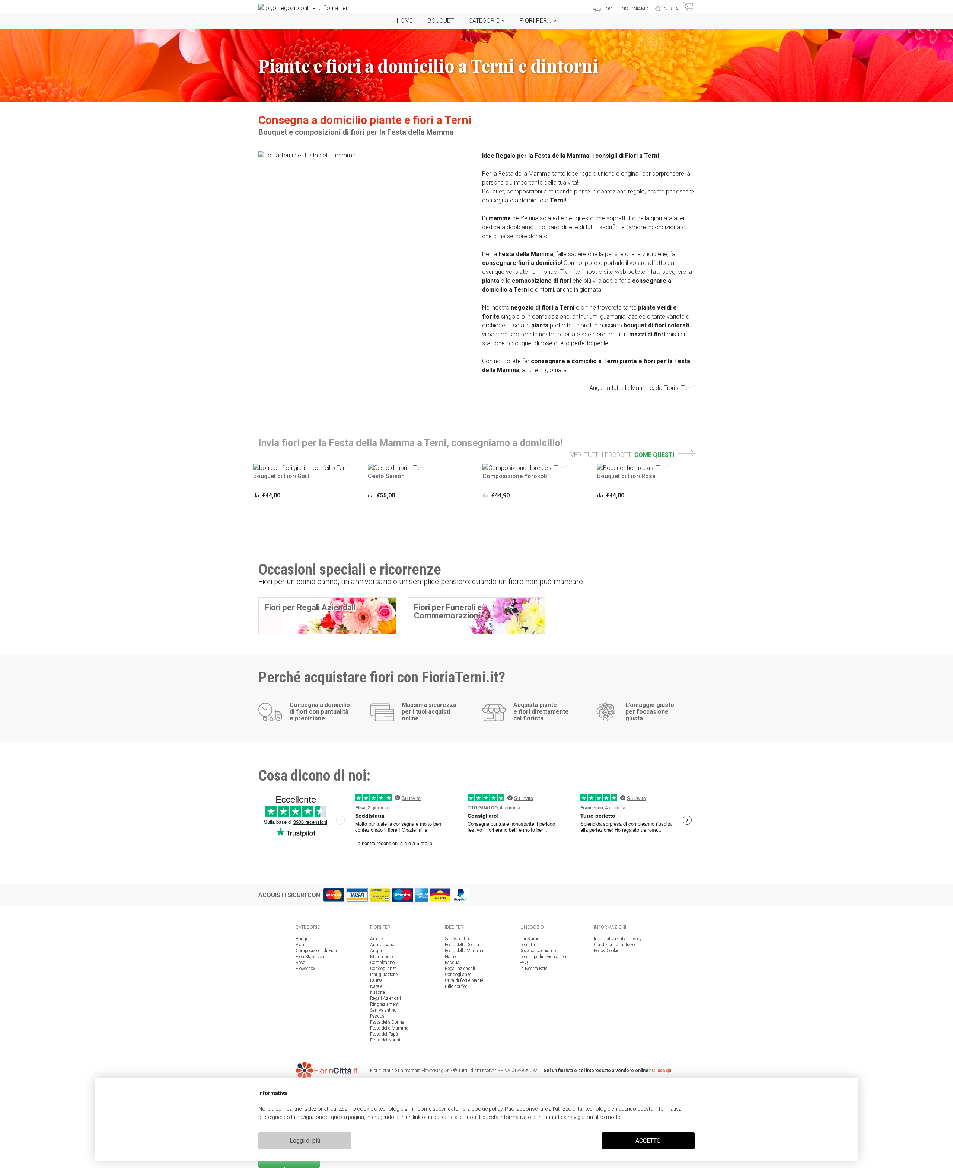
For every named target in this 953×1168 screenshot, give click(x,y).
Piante (301, 944)
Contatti (527, 944)
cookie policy (487, 1109)
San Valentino (383, 1010)
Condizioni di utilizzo (614, 944)
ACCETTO (648, 1140)
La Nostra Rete (533, 968)
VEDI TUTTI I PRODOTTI (622, 454)
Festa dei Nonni (385, 1040)
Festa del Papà (384, 1034)
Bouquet (441, 20)
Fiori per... (536, 20)
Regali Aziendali (385, 998)
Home (405, 20)
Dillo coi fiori (456, 986)
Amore (376, 938)
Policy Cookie (606, 950)
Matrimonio (381, 956)
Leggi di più (305, 1140)
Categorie (485, 20)
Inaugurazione (384, 974)
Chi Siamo (529, 938)
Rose (300, 962)
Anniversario (382, 944)
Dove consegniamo (537, 950)
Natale (376, 986)
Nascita (377, 992)
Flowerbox (305, 968)
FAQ (523, 962)
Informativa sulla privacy (618, 938)
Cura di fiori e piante (464, 980)
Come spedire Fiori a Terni (544, 956)
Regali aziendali (460, 968)
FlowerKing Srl (435, 1070)
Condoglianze (383, 968)
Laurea (376, 980)
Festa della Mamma (389, 1028)
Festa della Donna (387, 1022)
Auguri (376, 950)
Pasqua (377, 1016)
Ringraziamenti (385, 1004)
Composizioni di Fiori (316, 950)
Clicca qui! (662, 1070)
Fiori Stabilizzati (311, 956)
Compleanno (382, 962)
